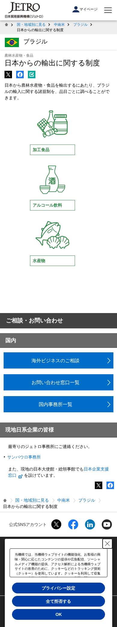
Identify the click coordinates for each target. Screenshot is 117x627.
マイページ (89, 9)
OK (59, 614)
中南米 (59, 24)
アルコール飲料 (47, 205)
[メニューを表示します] (108, 10)
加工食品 (41, 149)
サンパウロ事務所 (24, 457)
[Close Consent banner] (107, 543)
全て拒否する (58, 601)
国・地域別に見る (31, 24)
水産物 (39, 260)
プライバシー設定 (58, 588)
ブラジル (80, 24)
